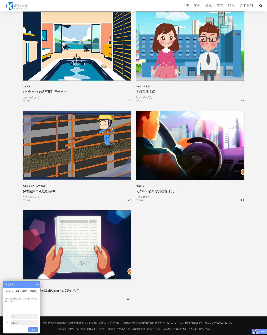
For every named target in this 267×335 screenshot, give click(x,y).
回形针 (71, 329)
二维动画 (99, 329)
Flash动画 (166, 329)
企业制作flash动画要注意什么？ (45, 92)
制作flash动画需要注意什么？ (156, 191)
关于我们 (246, 5)
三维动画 (110, 329)
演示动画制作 (42, 186)
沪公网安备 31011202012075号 (216, 322)
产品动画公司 (123, 329)
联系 (231, 5)
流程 (220, 5)
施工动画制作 (29, 186)
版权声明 (130, 322)
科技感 (90, 329)
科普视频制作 (138, 329)
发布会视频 (204, 329)
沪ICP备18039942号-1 (168, 322)
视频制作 (80, 329)
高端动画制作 (179, 329)
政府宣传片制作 (143, 86)
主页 (186, 5)
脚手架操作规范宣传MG (39, 191)
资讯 (208, 5)
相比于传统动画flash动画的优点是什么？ (51, 290)
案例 (197, 5)
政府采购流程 (145, 92)
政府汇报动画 (153, 329)
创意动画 (61, 329)
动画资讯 (27, 86)
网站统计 (140, 322)
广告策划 (192, 329)
